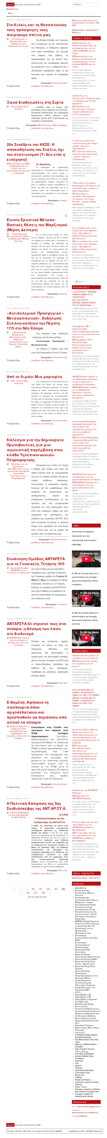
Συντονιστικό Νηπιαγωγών (87, 1008)
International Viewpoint (84, 1053)
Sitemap (18, 1131)
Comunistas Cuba (82, 1072)
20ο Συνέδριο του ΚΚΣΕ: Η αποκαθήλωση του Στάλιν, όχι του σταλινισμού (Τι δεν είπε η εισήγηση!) (36, 152)
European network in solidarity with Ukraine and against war (87, 1090)
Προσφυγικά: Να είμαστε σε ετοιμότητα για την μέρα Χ (85, 656)
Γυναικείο (62, 604)
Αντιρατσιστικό (60, 83)
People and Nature (83, 1079)
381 (40, 889)
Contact (10, 1131)
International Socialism (84, 1070)
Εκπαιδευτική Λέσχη (84, 1004)
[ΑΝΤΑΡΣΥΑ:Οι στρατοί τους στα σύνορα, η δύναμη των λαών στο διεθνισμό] (18, 641)
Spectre (78, 1065)
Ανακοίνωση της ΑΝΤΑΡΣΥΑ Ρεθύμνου (84, 791)
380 (33, 889)
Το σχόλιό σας (13, 86)
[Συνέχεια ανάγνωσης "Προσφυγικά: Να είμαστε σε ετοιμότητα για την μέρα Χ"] (86, 663)
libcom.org (79, 1075)
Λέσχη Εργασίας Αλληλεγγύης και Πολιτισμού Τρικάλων (85, 982)
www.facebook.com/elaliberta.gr (85, 1112)
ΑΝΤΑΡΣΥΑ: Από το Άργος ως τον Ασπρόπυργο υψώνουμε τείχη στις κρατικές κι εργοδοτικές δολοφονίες (85, 380)
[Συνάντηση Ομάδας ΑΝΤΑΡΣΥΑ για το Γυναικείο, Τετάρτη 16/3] (18, 570)
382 (48, 889)
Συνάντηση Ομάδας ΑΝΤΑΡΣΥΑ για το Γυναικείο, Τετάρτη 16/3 (36, 561)
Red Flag (79, 1060)
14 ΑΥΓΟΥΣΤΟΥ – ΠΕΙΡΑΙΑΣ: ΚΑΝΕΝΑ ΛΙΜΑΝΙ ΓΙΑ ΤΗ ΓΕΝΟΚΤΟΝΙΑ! (84, 294)
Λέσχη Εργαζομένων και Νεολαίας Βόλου (86, 976)
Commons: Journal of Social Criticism (86, 1083)
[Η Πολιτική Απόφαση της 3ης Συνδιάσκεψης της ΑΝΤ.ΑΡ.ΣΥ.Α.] (18, 814)
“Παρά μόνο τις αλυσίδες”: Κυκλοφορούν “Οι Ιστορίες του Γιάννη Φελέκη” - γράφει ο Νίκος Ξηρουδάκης (86, 187)
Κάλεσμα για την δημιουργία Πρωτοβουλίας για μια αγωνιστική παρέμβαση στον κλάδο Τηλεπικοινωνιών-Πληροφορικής (35, 449)
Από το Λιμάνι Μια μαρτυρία (34, 376)
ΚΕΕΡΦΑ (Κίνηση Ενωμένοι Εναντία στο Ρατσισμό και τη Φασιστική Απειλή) (87, 923)
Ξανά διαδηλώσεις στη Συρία (35, 102)
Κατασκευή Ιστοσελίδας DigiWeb (47, 1131)
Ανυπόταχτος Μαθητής (85, 1015)
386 (28, 892)
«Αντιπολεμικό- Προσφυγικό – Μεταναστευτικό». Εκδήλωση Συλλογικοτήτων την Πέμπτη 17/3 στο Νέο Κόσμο (35, 320)
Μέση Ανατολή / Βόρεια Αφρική (52, 125)
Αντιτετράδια (81, 1006)
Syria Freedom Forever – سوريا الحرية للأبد (85, 1050)
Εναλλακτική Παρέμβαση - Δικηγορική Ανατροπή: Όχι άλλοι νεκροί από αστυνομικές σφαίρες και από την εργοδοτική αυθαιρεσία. (84, 428)
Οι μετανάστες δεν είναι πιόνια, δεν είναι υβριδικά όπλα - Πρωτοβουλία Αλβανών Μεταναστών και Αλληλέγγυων (84, 233)
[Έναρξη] (14, 889)
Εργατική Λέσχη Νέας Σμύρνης (85, 967)
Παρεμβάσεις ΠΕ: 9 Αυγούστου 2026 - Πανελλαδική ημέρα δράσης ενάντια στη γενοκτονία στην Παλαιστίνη (85, 331)
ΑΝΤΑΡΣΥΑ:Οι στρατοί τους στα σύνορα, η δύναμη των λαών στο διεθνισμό (36, 628)
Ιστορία (63, 200)
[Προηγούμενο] (20, 889)
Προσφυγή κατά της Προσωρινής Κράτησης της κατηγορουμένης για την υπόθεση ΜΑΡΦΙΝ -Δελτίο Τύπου (84, 48)
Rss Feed (27, 1131)
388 (43, 892)
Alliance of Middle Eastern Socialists (86, 1045)
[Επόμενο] (50, 892)
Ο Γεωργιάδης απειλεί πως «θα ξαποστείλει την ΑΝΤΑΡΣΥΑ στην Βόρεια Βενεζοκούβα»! (85, 826)
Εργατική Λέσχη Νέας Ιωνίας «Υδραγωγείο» (85, 962)
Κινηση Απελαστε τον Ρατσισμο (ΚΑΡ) (85, 988)
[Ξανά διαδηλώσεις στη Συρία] (18, 107)
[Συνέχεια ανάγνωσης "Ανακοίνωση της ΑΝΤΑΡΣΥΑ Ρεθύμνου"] (86, 797)
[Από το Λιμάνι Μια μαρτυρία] (18, 381)
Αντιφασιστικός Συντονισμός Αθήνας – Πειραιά (85, 892)
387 (35, 892)
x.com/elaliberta (80, 1116)
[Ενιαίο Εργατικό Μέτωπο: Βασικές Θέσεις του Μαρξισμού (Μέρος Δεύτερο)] (18, 237)
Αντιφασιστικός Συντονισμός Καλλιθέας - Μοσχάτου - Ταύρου (87, 900)
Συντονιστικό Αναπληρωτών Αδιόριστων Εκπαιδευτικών (87, 1012)
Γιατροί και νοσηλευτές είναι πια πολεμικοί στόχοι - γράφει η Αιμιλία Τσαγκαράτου (85, 144)
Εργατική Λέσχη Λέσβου (86, 959)
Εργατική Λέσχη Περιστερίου (82, 972)
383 (55, 889)
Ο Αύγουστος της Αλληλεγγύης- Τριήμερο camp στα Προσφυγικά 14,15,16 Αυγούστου (86, 99)
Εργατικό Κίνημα (59, 539)
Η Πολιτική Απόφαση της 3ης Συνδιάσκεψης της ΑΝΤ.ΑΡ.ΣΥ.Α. (36, 806)
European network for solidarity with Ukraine (84, 1095)
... (26, 889)
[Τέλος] (56, 892)
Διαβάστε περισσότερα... (43, 86)
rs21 (77, 1063)
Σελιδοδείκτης (81, 1001)
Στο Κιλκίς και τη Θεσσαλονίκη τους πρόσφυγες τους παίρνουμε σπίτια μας (36, 29)
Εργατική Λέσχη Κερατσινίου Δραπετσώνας (87, 955)
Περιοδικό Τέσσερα (84, 1025)
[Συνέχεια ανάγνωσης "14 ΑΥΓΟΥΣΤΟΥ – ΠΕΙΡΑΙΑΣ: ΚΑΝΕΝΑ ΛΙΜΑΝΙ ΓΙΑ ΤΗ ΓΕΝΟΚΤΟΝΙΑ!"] (86, 302)
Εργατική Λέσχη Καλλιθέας (82, 950)
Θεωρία (63, 293)
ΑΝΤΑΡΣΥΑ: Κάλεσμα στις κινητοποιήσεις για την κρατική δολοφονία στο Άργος (86, 477)
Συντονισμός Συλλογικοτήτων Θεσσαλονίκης (82, 945)
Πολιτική (63, 683)
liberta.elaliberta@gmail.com (89, 1106)
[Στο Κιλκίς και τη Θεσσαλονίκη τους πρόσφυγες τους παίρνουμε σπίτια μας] (18, 42)
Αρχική (10, 4)
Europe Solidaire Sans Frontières (84, 1057)
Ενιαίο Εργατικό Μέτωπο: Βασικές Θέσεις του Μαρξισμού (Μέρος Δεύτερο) (37, 224)
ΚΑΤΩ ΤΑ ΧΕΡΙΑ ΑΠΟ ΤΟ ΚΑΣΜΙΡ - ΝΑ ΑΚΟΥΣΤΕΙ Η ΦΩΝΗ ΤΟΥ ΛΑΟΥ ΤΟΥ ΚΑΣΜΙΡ (85, 692)
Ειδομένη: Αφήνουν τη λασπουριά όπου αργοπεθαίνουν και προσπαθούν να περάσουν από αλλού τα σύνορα (37, 712)
